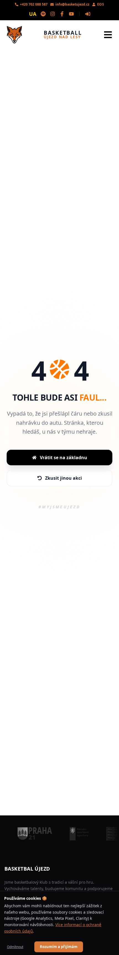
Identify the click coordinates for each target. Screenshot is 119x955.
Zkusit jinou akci (63, 478)
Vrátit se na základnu (63, 457)
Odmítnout (15, 946)
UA (32, 14)
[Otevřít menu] (108, 34)
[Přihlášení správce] (87, 13)
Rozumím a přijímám (58, 946)
